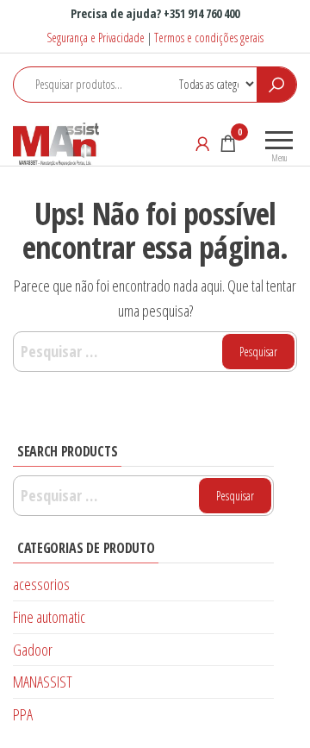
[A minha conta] (202, 143)
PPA (23, 714)
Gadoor (33, 649)
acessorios (41, 584)
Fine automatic (49, 617)
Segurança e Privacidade (95, 37)
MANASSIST (42, 681)
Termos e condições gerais (209, 37)
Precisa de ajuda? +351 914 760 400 (155, 13)
